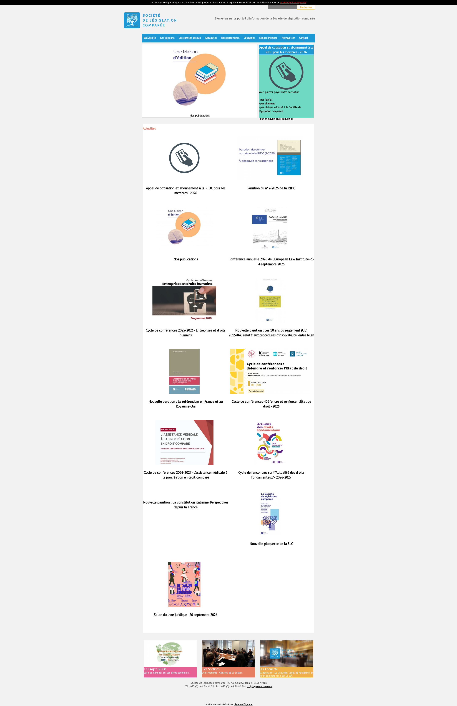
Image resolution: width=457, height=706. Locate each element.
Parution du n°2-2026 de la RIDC (271, 188)
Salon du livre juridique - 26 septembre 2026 (185, 615)
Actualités (211, 39)
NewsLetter (288, 39)
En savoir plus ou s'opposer (293, 2)
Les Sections (167, 39)
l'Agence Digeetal (243, 704)
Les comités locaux (190, 39)
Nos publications (186, 259)
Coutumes (249, 39)
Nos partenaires (230, 37)
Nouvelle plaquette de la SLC (271, 543)
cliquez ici (287, 118)
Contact (303, 39)
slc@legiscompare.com (259, 686)
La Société (150, 39)
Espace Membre (268, 39)
